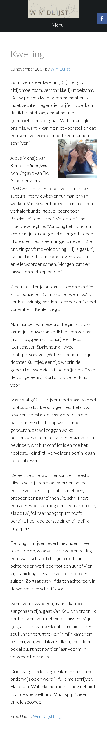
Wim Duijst (53, 9)
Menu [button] (57, 25)
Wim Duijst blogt (47, 716)
